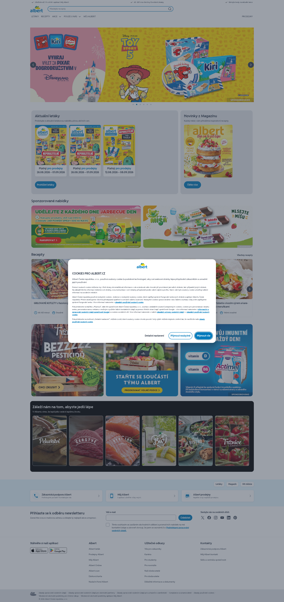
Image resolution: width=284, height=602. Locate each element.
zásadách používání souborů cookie (129, 302)
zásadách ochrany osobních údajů (170, 312)
